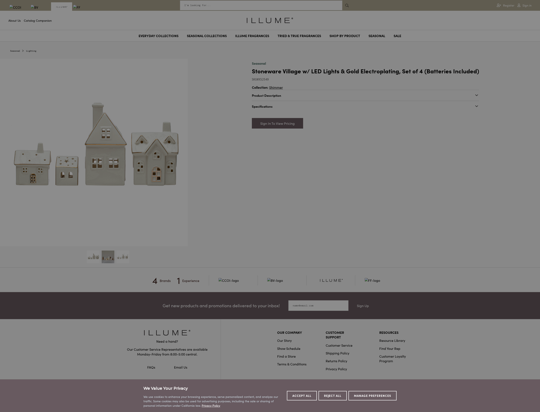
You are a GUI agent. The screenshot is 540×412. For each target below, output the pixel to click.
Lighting (31, 51)
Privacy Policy (336, 368)
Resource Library (392, 340)
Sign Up (363, 305)
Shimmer (276, 87)
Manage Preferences (372, 395)
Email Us (180, 367)
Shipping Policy (337, 353)
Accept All (301, 395)
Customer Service (339, 345)
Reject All (333, 395)
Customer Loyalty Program (392, 358)
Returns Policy (336, 360)
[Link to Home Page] (270, 19)
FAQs (151, 367)
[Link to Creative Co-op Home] (167, 333)
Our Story (284, 340)
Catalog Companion (38, 20)
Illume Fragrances (252, 35)
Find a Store (286, 356)
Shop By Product (344, 35)
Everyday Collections (158, 35)
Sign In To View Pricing (277, 123)
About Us (14, 20)
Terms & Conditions (291, 364)
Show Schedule (288, 348)
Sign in (527, 5)
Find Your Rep (389, 348)
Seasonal (377, 35)
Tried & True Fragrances (299, 35)
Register (508, 5)
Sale (397, 35)
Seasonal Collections (207, 35)
